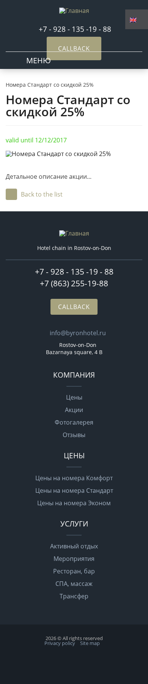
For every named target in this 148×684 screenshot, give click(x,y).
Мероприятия (74, 559)
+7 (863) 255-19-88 (74, 283)
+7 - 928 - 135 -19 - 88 (76, 29)
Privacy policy (59, 643)
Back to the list (42, 194)
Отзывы (74, 435)
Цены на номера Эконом (74, 503)
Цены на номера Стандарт (74, 490)
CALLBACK (74, 48)
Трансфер (74, 596)
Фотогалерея (74, 422)
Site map (90, 643)
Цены (74, 397)
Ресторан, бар (74, 571)
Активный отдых (74, 546)
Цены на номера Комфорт (74, 478)
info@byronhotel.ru (78, 333)
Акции (74, 410)
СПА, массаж (74, 584)
